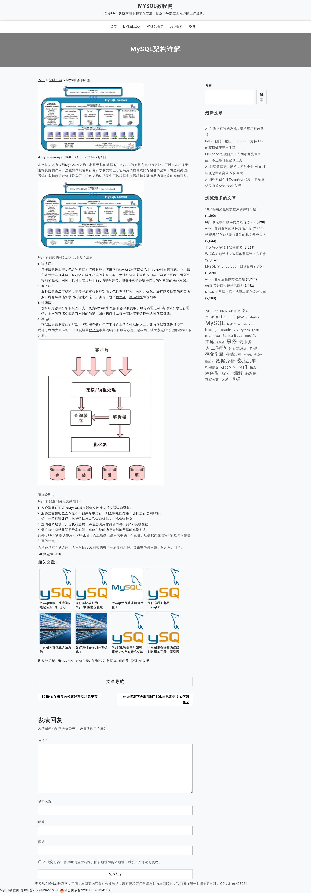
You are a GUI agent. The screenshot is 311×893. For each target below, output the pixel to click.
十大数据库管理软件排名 (223, 247)
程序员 (94, 330)
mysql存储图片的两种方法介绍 (228, 228)
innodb (231, 317)
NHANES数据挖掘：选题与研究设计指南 (235, 292)
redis (256, 330)
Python (245, 330)
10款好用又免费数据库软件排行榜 (230, 209)
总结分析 (176, 26)
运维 (236, 379)
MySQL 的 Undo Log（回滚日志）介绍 (234, 266)
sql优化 (250, 336)
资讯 (192, 26)
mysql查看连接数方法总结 (225, 279)
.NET (208, 311)
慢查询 (209, 361)
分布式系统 (238, 348)
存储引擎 (95, 170)
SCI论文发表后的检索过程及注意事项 (69, 697)
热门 (243, 367)
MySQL (70, 165)
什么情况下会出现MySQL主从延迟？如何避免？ (156, 699)
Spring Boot (232, 336)
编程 (238, 373)
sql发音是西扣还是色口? (223, 285)
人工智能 (215, 348)
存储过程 (136, 297)
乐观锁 (220, 342)
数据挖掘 (212, 367)
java (240, 317)
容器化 (248, 354)
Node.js (212, 330)
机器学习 (228, 367)
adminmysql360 (59, 157)
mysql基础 (131, 26)
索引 (86, 535)
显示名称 (45, 802)
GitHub (235, 311)
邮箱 (41, 822)
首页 (113, 26)
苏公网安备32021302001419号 (87, 890)
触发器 (121, 297)
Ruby (208, 336)
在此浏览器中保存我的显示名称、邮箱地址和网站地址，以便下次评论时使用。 (102, 862)
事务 (232, 341)
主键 (209, 341)
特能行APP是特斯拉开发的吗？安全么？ (235, 235)
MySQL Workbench (241, 324)
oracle (226, 330)
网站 (41, 842)
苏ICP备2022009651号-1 (40, 890)
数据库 (111, 165)
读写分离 (212, 380)
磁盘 (253, 367)
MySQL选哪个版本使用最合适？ (229, 222)
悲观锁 (258, 354)
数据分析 (225, 361)
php (235, 330)
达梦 (225, 379)
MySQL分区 (155, 26)
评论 (43, 740)
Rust (217, 335)
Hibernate (215, 316)
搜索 (208, 85)
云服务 (245, 341)
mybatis (252, 317)
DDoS (223, 311)
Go (246, 310)
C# (216, 311)
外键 (253, 348)
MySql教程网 (155, 6)
